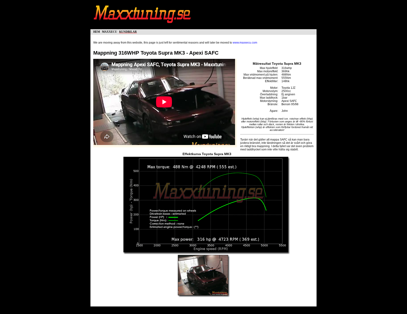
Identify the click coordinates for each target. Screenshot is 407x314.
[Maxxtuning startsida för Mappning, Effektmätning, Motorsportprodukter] (142, 25)
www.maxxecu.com (245, 42)
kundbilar (128, 31)
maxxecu (109, 31)
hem (96, 31)
